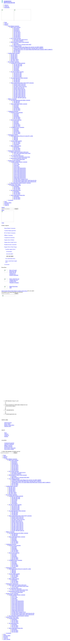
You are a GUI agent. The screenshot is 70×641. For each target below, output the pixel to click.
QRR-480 (16, 139)
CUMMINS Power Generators (17, 127)
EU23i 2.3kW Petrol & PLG (20, 168)
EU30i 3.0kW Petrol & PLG (20, 171)
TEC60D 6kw (17, 102)
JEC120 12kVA (17, 33)
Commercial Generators (13, 111)
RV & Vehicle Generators (13, 61)
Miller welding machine (16, 145)
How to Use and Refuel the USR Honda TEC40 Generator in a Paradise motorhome (13, 273)
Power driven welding (9, 449)
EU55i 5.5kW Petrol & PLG (20, 175)
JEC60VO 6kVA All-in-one (20, 84)
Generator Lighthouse (9, 444)
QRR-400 (16, 138)
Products (6, 436)
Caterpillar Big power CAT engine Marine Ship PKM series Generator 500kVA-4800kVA (33, 49)
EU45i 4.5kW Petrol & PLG (20, 174)
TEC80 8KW (16, 70)
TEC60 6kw (16, 69)
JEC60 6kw (16, 43)
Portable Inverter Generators (14, 160)
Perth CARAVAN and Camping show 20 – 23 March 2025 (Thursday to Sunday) (14, 280)
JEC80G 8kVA (14, 58)
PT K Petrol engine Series (19, 159)
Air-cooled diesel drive (16, 190)
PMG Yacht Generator (15, 27)
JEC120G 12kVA (15, 60)
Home (3, 291)
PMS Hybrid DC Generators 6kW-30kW (22, 44)
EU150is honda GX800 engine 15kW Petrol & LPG (25, 181)
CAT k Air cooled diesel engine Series (22, 157)
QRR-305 (16, 137)
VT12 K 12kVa (17, 154)
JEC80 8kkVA (17, 31)
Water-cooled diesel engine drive (18, 195)
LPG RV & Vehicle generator (17, 71)
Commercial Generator (9, 443)
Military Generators (12, 98)
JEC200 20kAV (17, 37)
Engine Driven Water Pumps (14, 184)
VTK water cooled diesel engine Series (22, 153)
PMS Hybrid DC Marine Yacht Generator (20, 42)
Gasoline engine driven (16, 185)
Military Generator (8, 445)
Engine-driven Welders (13, 134)
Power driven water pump (10, 447)
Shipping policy (7, 426)
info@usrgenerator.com (9, 2)
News (5, 432)
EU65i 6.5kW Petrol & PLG (20, 176)
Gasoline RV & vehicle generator (18, 63)
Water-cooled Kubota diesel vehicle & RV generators (22, 82)
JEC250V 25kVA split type (19, 95)
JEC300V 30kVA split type (19, 96)
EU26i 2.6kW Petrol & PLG (20, 170)
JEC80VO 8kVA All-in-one (20, 85)
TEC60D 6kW (17, 81)
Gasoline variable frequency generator (19, 161)
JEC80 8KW (16, 107)
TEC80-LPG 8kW (18, 76)
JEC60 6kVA (16, 29)
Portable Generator (8, 446)
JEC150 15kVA (17, 34)
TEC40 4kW (16, 68)
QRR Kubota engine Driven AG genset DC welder (22, 136)
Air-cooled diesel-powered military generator (20, 100)
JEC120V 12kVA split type (19, 91)
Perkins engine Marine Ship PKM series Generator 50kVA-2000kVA (28, 48)
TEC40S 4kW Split (18, 65)
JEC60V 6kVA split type (19, 87)
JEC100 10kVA (17, 32)
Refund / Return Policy (9, 425)
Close (3, 222)
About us (6, 434)
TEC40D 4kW (17, 80)
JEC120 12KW (17, 52)
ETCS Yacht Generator (16, 38)
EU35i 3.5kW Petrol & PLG (20, 173)
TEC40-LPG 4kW (18, 74)
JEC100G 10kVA (15, 59)
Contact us (6, 435)
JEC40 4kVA (16, 28)
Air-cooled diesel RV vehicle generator (19, 77)
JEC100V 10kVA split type (19, 90)
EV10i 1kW (16, 163)
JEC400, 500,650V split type (20, 97)
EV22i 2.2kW (17, 166)
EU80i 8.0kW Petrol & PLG (20, 178)
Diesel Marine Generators (13, 26)
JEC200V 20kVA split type (19, 94)
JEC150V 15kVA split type (19, 92)
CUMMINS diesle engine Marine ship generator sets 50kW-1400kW (28, 47)
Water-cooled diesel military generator (19, 103)
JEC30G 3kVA (14, 54)
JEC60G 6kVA (14, 56)
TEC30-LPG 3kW (18, 73)
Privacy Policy (7, 423)
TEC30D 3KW (17, 79)
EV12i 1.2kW (17, 164)
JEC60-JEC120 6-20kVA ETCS (21, 39)
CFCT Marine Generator (16, 45)
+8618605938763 (7, 1)
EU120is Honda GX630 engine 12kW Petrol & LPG (25, 180)
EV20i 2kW (16, 165)
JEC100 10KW (17, 50)
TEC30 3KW (16, 66)
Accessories (10, 200)
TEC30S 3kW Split (18, 64)
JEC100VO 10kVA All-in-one (20, 86)
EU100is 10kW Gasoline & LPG (21, 179)
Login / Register (6, 639)
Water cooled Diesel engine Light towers (19, 152)
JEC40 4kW (16, 105)
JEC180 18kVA (17, 35)
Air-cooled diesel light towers (17, 155)
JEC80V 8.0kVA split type (19, 89)
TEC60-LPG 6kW (18, 75)
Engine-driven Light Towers (14, 150)
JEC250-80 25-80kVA (18, 40)
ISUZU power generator (16, 119)
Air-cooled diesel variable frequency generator (21, 182)
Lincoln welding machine (16, 140)
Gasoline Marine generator (14, 53)
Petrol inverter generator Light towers (19, 158)
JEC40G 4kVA (14, 55)
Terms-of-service (8, 422)
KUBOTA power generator (17, 112)
